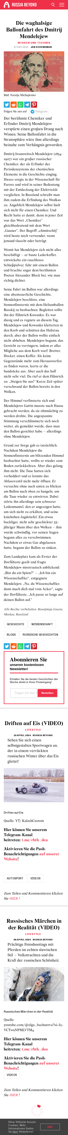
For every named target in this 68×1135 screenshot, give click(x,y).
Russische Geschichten (40, 634)
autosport (15, 878)
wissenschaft (42, 624)
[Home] (6, 5)
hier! (15, 1131)
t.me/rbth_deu (35, 840)
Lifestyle (33, 729)
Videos (35, 878)
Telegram (41, 111)
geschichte (15, 624)
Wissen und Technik (34, 42)
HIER (14, 899)
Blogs (11, 634)
